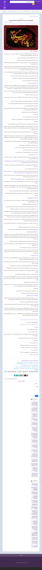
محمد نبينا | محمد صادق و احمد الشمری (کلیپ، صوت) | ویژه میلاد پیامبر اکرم (34, 522)
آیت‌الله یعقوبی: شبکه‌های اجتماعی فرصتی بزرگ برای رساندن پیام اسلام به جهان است (34, 469)
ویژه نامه (11, 11)
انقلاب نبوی (19, 371)
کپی (5, 379)
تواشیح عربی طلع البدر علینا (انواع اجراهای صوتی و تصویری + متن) (34, 489)
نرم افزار (15, 11)
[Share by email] (23, 375)
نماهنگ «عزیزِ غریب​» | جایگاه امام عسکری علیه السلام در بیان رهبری (27, 367)
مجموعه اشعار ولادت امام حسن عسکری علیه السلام (29, 365)
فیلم (17, 11)
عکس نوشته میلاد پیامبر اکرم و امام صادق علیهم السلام (34, 501)
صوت (20, 11)
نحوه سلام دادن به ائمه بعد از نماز (34, 546)
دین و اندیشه (37, 11)
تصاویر (22, 11)
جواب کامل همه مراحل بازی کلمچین (34, 505)
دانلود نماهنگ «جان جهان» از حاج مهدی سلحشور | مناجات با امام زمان (34, 424)
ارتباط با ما (4, 1)
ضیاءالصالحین (21, 562)
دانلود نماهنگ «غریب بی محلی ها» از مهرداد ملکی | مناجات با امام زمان (34, 446)
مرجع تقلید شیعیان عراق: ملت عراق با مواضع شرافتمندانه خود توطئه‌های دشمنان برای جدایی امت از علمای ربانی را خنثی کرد (34, 435)
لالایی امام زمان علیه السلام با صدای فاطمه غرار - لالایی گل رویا (34, 517)
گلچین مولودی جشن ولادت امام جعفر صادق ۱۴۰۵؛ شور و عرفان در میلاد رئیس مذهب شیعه (34, 404)
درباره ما (4, 4)
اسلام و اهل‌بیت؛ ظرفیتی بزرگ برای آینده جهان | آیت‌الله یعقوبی (34, 460)
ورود (4, 7)
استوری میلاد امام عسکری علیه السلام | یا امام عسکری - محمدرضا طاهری (26, 368)
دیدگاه (37, 386)
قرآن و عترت (31, 16)
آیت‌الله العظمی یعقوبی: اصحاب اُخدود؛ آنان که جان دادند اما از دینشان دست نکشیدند (34, 475)
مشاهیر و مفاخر (26, 11)
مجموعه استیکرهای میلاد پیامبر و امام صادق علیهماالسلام (34, 497)
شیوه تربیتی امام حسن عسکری (12, 371)
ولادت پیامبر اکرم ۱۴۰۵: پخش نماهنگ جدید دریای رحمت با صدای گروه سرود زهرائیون (34, 429)
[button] (17, 375)
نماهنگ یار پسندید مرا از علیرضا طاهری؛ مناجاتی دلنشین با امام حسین (34, 441)
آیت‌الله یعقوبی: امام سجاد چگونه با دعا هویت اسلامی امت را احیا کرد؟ (34, 464)
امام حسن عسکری (25, 371)
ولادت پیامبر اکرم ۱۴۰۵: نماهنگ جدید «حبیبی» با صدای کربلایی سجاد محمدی (34, 415)
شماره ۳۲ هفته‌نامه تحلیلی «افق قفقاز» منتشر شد (34, 419)
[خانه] (38, 1)
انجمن (8, 11)
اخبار (30, 11)
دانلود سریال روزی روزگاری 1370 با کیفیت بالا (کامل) (34, 507)
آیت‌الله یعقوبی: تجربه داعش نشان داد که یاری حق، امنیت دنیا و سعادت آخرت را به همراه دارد (34, 455)
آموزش (33, 11)
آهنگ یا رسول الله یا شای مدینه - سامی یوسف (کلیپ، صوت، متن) (34, 542)
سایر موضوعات (4, 11)
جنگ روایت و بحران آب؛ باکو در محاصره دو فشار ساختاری (34, 450)
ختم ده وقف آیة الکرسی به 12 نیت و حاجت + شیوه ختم (34, 538)
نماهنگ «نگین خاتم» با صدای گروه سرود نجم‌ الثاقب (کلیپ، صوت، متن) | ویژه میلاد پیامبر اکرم (34, 512)
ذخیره (36, 396)
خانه (40, 11)
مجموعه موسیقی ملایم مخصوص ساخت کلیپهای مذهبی (34, 493)
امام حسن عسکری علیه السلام (33, 371)
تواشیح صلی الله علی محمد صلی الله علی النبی (34, 484)
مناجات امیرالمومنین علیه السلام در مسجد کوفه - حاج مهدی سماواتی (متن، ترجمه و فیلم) (34, 533)
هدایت (5, 371)
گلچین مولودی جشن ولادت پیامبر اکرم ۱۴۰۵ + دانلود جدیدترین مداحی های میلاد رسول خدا (34, 409)
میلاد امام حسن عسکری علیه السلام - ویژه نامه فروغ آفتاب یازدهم (27, 363)
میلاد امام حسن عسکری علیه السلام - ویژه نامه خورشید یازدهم (27, 362)
